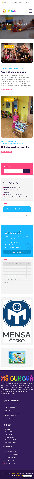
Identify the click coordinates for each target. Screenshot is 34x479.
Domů (10, 29)
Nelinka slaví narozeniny (15, 147)
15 (11, 273)
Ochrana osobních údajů (12, 413)
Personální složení (10, 440)
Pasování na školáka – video (12, 187)
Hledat (7, 166)
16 (15, 273)
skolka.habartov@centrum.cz (15, 245)
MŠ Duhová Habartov (9, 66)
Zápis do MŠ (17, 252)
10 (19, 270)
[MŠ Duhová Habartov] (9, 11)
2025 (15, 29)
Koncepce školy (9, 437)
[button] (27, 476)
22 (12, 276)
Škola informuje (9, 405)
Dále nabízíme (9, 432)
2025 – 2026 (8, 68)
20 (4, 276)
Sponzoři (7, 429)
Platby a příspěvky (10, 442)
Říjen (20, 29)
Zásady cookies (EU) (11, 416)
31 (19, 279)
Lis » (19, 286)
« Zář (15, 286)
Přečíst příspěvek (6, 89)
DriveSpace (15, 473)
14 (8, 273)
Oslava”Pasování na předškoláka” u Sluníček (17, 197)
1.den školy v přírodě (13, 72)
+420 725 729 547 (12, 242)
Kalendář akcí (9, 410)
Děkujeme (7, 192)
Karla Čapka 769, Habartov (15, 247)
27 (4, 279)
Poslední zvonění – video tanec (13, 194)
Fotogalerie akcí (18, 68)
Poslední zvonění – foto (11, 190)
